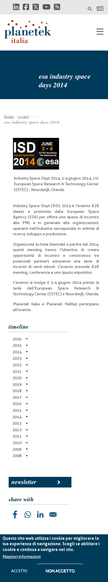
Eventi (23, 116)
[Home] (30, 31)
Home (9, 116)
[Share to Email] (53, 514)
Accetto (19, 570)
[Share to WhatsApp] (27, 514)
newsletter (24, 481)
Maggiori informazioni (22, 556)
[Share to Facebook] (15, 514)
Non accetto (60, 570)
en (100, 7)
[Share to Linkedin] (40, 514)
